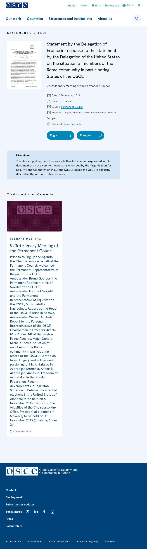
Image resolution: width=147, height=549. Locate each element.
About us (105, 18)
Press (9, 519)
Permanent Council (72, 106)
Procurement (34, 541)
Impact (72, 5)
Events (96, 5)
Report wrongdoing (87, 541)
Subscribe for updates (20, 504)
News (84, 5)
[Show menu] (139, 5)
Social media (14, 512)
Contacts (12, 490)
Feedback (110, 541)
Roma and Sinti (72, 124)
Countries (35, 18)
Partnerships (14, 526)
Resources (112, 5)
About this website (59, 541)
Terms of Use (13, 541)
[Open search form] (137, 18)
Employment (14, 497)
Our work (13, 18)
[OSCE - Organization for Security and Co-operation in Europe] (17, 5)
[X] (27, 511)
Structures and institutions (70, 18)
